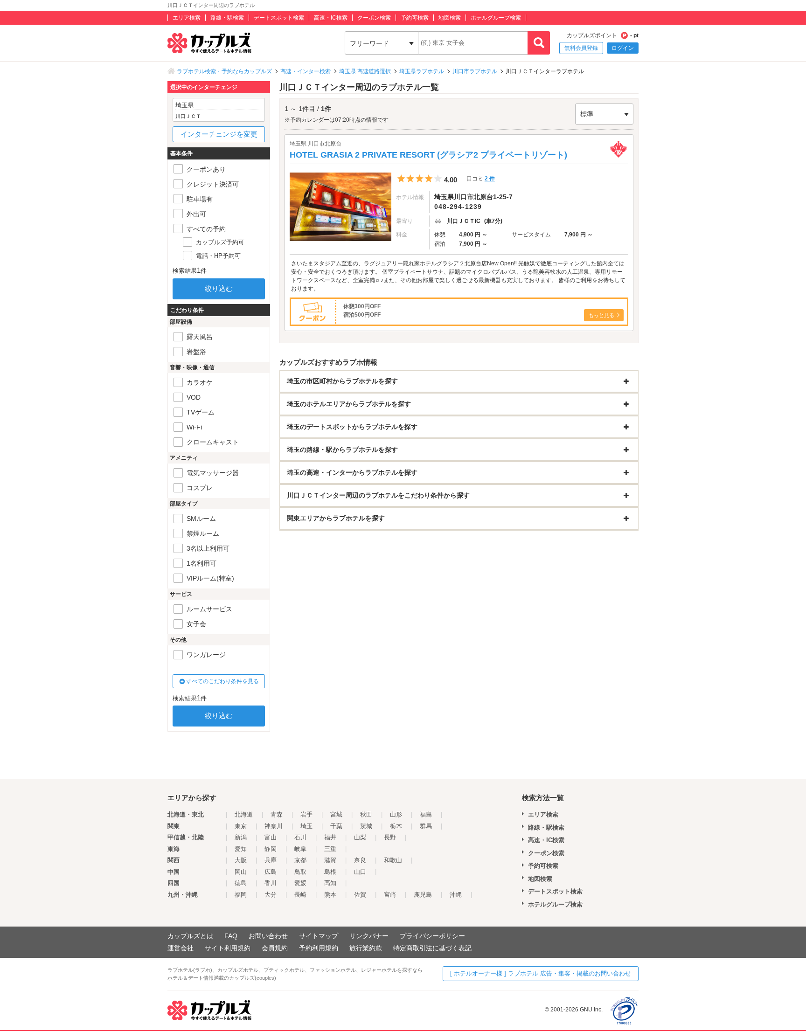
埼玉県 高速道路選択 (365, 71)
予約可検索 (415, 17)
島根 (330, 871)
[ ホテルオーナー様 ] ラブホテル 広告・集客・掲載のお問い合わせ (540, 973)
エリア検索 (187, 17)
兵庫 (270, 860)
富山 (270, 837)
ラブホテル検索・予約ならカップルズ (224, 71)
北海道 (244, 814)
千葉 (336, 826)
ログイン (622, 48)
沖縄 (456, 894)
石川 (300, 837)
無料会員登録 (581, 48)
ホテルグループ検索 (496, 17)
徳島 (241, 882)
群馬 (426, 826)
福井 (330, 837)
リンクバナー (369, 936)
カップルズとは (190, 936)
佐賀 (360, 894)
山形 (396, 814)
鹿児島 (423, 894)
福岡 (241, 894)
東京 (241, 826)
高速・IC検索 (330, 17)
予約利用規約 (318, 948)
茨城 (366, 826)
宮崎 (390, 894)
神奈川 (273, 826)
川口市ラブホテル (474, 71)
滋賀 (330, 860)
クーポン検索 (374, 17)
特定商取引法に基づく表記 (432, 948)
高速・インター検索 (305, 71)
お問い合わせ (268, 936)
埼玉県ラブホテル (421, 71)
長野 (390, 837)
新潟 (241, 837)
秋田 (366, 814)
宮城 (336, 814)
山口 (360, 871)
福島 (426, 814)
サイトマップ (318, 936)
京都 (300, 860)
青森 (277, 814)
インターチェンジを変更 (219, 134)
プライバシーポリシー (432, 936)
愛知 (241, 848)
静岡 (270, 848)
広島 (270, 871)
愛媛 (300, 882)
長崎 (300, 894)
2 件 (490, 178)
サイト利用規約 (227, 948)
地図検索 (449, 17)
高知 (330, 882)
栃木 (396, 826)
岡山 (241, 871)
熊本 (330, 894)
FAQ (230, 936)
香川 (270, 882)
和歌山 (393, 860)
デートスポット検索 (279, 17)
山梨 (360, 837)
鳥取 (300, 871)
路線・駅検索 (227, 17)
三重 (330, 848)
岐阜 (300, 848)
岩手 (306, 814)
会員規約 (275, 948)
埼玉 (306, 826)
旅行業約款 (365, 948)
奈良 (360, 860)
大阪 (241, 860)
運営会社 (180, 948)
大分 (270, 894)
